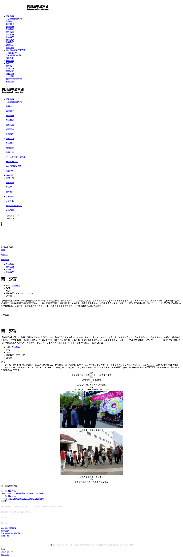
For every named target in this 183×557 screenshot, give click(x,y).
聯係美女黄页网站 (14, 79)
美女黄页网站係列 (14, 55)
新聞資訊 (10, 40)
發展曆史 (10, 34)
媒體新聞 (10, 45)
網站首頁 (10, 16)
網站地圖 (5, 555)
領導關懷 (10, 24)
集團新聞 (10, 42)
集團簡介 (10, 21)
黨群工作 (10, 63)
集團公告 (10, 48)
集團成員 (10, 32)
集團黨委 (10, 66)
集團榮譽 (10, 29)
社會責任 (10, 37)
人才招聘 (10, 76)
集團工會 (10, 68)
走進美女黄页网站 (14, 19)
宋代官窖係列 (12, 53)
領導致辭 (10, 27)
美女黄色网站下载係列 (16, 50)
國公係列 (10, 58)
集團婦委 (10, 71)
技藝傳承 (10, 61)
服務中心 (10, 74)
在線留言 (10, 81)
